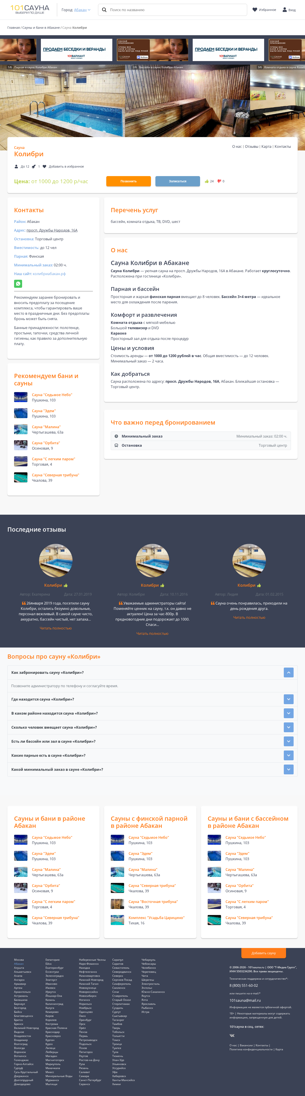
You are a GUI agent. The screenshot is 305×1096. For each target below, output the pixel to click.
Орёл (82, 1028)
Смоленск (118, 988)
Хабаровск (119, 1076)
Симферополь (121, 984)
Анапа (18, 976)
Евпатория (53, 960)
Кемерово (52, 1012)
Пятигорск (86, 1052)
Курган (50, 1040)
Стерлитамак (121, 1004)
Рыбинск (147, 1008)
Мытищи (51, 1084)
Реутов (83, 1056)
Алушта (19, 968)
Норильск (85, 1004)
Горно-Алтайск (23, 1064)
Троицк (117, 1044)
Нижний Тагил (88, 984)
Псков (83, 1048)
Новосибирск (87, 996)
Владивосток (22, 1036)
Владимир (21, 1040)
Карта (266, 146)
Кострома (52, 1024)
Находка (84, 968)
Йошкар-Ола (54, 996)
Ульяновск (119, 1064)
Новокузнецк (87, 988)
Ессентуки (52, 972)
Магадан (51, 1056)
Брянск (18, 1024)
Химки (116, 1084)
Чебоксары (149, 964)
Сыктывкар (119, 1016)
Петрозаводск (88, 1040)
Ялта (145, 1000)
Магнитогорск (55, 1060)
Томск (116, 1040)
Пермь (83, 1036)
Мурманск (52, 1080)
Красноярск (53, 1036)
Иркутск (51, 992)
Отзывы (251, 146)
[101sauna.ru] (29, 9)
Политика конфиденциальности (251, 1049)
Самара (84, 1076)
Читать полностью (56, 628)
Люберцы (52, 1052)
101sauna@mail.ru (245, 1000)
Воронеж (20, 1052)
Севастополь (120, 968)
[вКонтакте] (232, 1035)
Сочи (115, 992)
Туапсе (116, 1048)
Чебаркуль (148, 960)
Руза (82, 1064)
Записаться (177, 181)
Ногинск (84, 1000)
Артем (18, 988)
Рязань (83, 1068)
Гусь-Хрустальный (26, 1072)
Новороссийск (88, 992)
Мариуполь (53, 1064)
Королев (51, 1020)
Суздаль (117, 1008)
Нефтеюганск (88, 972)
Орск (82, 1024)
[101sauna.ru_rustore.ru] (152, 50)
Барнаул (19, 1004)
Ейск (49, 964)
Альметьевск (22, 972)
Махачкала (53, 1068)
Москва (19, 960)
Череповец (149, 972)
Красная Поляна (56, 1028)
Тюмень (117, 1056)
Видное (19, 1032)
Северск (117, 976)
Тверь (116, 1028)
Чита (145, 976)
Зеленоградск (55, 976)
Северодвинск (121, 972)
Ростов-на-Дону (89, 1060)
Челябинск (149, 968)
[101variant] (76, 50)
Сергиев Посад (122, 980)
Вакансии (246, 1045)
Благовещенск (23, 1016)
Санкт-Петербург (90, 1080)
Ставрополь (120, 996)
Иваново (51, 984)
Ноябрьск (85, 1008)
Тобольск (118, 1032)
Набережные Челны (92, 960)
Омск (82, 1016)
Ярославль (149, 1004)
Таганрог (118, 1020)
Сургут (116, 1012)
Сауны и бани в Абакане (41, 27)
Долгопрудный (23, 1080)
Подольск (85, 1044)
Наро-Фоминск (89, 964)
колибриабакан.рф (49, 273)
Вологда (19, 1048)
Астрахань (21, 996)
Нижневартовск (89, 976)
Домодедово (22, 1084)
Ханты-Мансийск (123, 1080)
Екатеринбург (55, 968)
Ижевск (50, 988)
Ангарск (19, 980)
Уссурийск (119, 1068)
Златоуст (51, 980)
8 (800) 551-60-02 (244, 985)
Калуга (50, 1008)
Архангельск (22, 992)
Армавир (20, 984)
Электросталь (151, 984)
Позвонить (129, 181)
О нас (237, 146)
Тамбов (117, 1024)
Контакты (283, 146)
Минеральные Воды (59, 1076)
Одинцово (86, 1012)
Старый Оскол (121, 1000)
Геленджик (21, 1060)
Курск (49, 1044)
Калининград (54, 1004)
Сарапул (117, 960)
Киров (50, 1016)
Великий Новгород (26, 1028)
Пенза (83, 1032)
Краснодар (53, 1032)
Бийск (18, 1012)
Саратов (117, 964)
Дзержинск (21, 1076)
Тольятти (118, 1036)
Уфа (114, 1072)
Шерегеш (148, 980)
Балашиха (20, 1000)
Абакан (80, 9)
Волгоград (20, 1044)
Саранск (84, 1084)
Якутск (146, 996)
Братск (18, 1020)
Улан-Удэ (118, 1060)
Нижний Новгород (91, 980)
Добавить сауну (264, 953)
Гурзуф (18, 1068)
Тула (115, 1052)
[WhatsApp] (18, 284)
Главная (13, 27)
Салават (84, 1072)
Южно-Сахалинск (153, 992)
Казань (50, 1000)
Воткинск (20, 1056)
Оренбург (85, 1020)
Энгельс (147, 988)
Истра (145, 1012)
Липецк (50, 1048)
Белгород (20, 1008)
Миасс (50, 1072)
